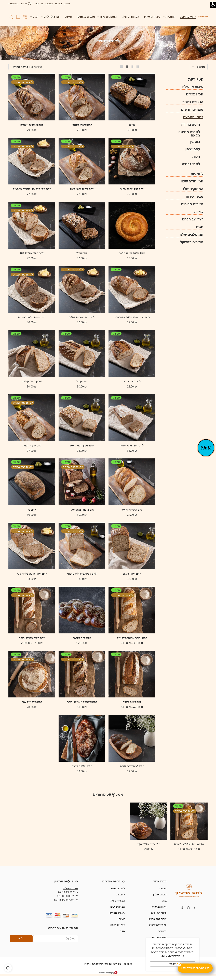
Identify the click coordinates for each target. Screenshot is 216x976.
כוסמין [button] (195, 141)
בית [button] (108, 46)
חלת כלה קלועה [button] (82, 638)
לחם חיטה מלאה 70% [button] (32, 253)
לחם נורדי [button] (81, 253)
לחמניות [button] (170, 16)
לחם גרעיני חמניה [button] (31, 446)
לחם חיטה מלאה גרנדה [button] (32, 638)
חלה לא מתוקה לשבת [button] (132, 766)
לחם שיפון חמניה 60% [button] (82, 446)
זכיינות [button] (58, 3)
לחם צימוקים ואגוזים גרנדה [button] (82, 702)
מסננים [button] (201, 66)
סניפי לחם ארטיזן (66, 881)
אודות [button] (67, 3)
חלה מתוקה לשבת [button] (82, 766)
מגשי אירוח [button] (194, 196)
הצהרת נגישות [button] (159, 937)
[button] (20, 3)
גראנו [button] (132, 125)
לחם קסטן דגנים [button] (132, 574)
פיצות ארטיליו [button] (152, 16)
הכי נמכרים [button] (194, 94)
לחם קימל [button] (81, 381)
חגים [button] (35, 16)
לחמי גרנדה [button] (191, 164)
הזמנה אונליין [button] (159, 894)
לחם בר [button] (32, 510)
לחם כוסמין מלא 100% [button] (81, 510)
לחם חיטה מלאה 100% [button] (82, 317)
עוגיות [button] (68, 16)
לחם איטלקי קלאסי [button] (132, 510)
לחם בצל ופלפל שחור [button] (132, 189)
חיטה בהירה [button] (190, 124)
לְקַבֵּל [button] (172, 964)
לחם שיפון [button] (192, 149)
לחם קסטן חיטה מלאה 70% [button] (32, 574)
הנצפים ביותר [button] (192, 102)
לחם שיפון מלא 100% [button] (132, 446)
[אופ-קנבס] (206, 447)
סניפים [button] (49, 3)
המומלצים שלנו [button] (191, 234)
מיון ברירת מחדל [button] (23, 66)
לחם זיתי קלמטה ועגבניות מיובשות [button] (32, 189)
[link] (82, 161)
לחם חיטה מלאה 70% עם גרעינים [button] (132, 317)
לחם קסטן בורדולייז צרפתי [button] (82, 574)
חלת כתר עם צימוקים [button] (148, 844)
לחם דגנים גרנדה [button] (132, 702)
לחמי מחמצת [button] (188, 16)
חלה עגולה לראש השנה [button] (132, 253)
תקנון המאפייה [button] (159, 906)
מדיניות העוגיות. (170, 956)
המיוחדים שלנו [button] (130, 16)
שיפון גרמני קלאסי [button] (32, 381)
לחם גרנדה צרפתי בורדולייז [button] (132, 638)
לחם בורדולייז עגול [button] (32, 702)
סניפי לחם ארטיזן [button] (157, 925)
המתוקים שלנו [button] (108, 16)
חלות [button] (196, 156)
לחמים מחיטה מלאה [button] (189, 133)
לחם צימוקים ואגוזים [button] (31, 125)
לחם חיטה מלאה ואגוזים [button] (31, 317)
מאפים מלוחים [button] (86, 16)
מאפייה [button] (162, 888)
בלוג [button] (164, 900)
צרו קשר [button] (38, 3)
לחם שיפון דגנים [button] (132, 381)
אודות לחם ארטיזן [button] (157, 918)
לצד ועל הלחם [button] (52, 16)
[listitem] (189, 828)
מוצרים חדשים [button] (192, 109)
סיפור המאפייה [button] (158, 912)
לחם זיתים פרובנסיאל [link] (82, 189)
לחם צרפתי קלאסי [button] (82, 125)
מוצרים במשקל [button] (191, 242)
